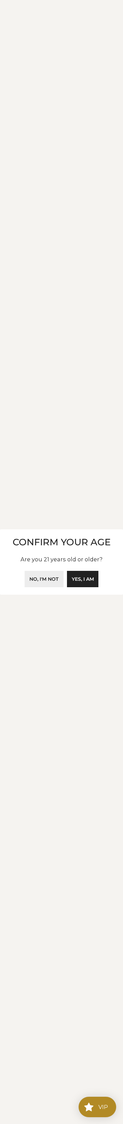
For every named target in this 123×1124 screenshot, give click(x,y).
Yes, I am (83, 579)
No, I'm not (43, 579)
